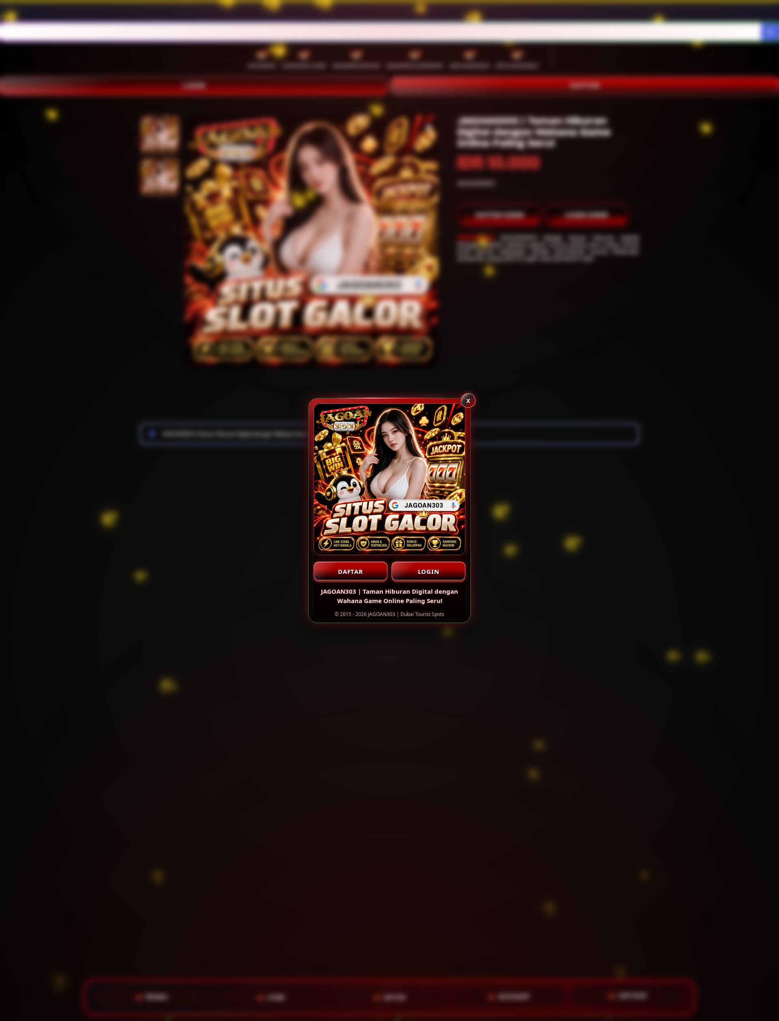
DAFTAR (350, 571)
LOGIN (428, 571)
